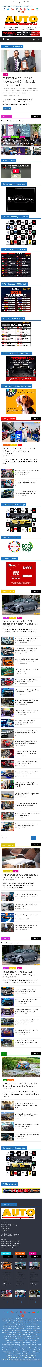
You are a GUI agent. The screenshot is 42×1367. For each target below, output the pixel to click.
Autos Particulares (15, 1330)
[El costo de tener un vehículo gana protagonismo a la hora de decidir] (7, 740)
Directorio (24, 1334)
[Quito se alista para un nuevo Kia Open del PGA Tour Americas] (20, 1263)
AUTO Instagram (7, 1352)
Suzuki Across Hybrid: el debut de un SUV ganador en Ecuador (26, 1031)
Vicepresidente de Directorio (11, 95)
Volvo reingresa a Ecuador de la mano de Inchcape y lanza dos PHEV (27, 1021)
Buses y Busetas (17, 1332)
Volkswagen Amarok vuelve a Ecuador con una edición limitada (27, 1125)
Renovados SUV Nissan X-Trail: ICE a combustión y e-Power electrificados (26, 773)
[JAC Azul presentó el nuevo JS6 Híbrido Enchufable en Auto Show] (7, 689)
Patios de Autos (20, 1328)
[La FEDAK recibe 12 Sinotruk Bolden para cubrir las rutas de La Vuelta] (7, 730)
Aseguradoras (8, 871)
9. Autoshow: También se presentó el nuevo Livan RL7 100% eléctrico (26, 639)
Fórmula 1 (12, 1321)
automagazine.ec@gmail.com (10, 1241)
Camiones (38, 1319)
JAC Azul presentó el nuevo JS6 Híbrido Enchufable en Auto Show (27, 691)
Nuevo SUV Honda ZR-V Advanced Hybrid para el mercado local (26, 804)
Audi (10, 1338)
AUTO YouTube (26, 1352)
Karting (30, 1321)
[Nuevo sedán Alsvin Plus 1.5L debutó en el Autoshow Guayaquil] (21, 596)
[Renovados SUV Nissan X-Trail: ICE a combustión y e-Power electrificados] (7, 771)
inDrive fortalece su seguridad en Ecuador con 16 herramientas (20, 142)
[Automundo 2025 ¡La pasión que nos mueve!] (7, 914)
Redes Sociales (6, 1350)
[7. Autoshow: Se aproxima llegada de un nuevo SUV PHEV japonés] (7, 679)
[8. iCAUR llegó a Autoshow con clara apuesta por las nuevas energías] (7, 658)
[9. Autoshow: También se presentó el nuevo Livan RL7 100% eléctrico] (7, 638)
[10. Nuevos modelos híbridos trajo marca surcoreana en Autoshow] (7, 648)
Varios (5, 74)
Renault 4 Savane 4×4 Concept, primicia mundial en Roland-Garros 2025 (26, 1105)
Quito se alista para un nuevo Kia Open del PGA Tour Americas (21, 1277)
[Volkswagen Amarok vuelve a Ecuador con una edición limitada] (7, 1123)
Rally (17, 1321)
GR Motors (29, 1328)
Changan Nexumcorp (8, 1344)
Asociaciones (32, 1344)
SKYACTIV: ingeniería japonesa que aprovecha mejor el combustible (26, 762)
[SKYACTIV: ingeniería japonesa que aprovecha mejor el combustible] (7, 761)
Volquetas (9, 1334)
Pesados (23, 1319)
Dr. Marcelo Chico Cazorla (17, 90)
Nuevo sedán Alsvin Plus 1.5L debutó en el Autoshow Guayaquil (20, 622)
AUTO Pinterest (36, 1352)
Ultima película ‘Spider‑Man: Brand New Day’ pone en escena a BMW (26, 752)
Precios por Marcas (14, 1326)
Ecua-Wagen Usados (9, 1328)
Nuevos (5, 1326)
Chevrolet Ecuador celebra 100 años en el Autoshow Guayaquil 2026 (26, 711)
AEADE (39, 1344)
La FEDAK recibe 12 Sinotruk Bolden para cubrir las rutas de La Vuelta (26, 732)
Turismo (27, 1323)
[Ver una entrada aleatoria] (38, 39)
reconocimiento (12, 93)
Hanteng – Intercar (18, 1338)
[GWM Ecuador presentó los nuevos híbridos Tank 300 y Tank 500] (7, 1113)
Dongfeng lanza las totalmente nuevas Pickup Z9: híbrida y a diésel (26, 1041)
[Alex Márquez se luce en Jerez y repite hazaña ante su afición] (7, 470)
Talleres (31, 1348)
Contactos (38, 1348)
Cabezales (38, 1332)
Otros (26, 1340)
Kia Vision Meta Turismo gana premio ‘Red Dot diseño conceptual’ (27, 794)
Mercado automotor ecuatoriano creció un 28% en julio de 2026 (25, 721)
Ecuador (27, 90)
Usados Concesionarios (33, 1326)
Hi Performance (6, 1348)
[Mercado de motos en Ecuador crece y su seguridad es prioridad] (7, 924)
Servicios (5, 1346)
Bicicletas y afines (7, 1332)
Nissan (37, 1336)
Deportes (6, 445)
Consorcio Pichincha (15, 1346)
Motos (15, 1323)
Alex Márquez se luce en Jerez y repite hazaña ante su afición (27, 472)
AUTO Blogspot (16, 1350)
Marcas (30, 1334)
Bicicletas (20, 1323)
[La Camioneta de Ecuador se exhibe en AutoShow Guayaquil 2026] (7, 699)
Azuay (28, 88)
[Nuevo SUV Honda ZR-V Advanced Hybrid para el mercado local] (7, 802)
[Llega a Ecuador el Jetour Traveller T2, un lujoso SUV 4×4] (7, 1134)
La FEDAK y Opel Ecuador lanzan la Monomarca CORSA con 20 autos (26, 492)
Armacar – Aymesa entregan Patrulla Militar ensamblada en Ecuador (26, 825)
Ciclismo (9, 1323)
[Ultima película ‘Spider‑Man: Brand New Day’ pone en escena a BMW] (7, 750)
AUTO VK (18, 1354)
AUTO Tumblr (10, 1354)
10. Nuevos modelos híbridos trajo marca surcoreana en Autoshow (26, 650)
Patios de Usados (27, 1346)
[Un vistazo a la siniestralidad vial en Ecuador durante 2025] (7, 904)
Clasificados (5, 1330)
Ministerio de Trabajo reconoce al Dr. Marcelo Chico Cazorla (19, 81)
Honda (7, 1340)
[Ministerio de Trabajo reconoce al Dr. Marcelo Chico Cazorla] (21, 51)
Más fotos (18, 1325)
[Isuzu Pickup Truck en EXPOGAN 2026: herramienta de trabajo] (7, 813)
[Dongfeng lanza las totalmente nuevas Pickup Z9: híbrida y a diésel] (7, 1040)
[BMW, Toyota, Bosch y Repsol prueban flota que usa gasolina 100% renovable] (7, 781)
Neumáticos (36, 1346)
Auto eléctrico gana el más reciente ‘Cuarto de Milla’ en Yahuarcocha (26, 482)
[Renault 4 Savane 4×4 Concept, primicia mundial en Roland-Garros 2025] (7, 1102)
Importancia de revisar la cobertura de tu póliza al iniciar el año (21, 876)
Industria (13, 445)
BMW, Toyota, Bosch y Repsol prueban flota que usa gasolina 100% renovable (26, 784)
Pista (20, 445)
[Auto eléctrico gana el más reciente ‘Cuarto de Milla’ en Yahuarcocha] (7, 480)
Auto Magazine (22, 88)
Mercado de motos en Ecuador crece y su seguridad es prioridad (26, 926)
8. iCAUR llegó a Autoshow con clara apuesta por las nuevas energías (26, 660)
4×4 (25, 1321)
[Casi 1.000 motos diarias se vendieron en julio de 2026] (7, 668)
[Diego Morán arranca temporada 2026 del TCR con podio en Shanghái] (21, 423)
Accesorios (15, 1348)
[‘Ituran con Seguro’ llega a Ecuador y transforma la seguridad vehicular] (7, 893)
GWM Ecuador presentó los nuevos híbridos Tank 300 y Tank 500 (26, 1115)
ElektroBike (20, 1340)
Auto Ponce (36, 1328)
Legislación (33, 1354)
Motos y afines (37, 1330)
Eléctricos (11, 1319)
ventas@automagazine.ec (9, 1247)
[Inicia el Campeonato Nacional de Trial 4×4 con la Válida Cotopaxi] (21, 1058)
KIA (33, 1336)
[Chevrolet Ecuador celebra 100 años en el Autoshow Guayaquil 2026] (7, 709)
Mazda (5, 1338)
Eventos (6, 617)
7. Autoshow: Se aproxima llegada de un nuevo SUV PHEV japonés (26, 680)
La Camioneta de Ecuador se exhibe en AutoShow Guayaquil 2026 (26, 701)
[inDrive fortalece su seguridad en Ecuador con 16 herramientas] (34, 1263)
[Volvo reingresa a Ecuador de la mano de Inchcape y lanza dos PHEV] (7, 1019)
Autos (35, 1334)
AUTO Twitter (17, 1352)
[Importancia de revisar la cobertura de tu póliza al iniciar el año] (21, 849)
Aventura (33, 1323)
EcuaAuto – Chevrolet (21, 1344)
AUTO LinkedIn (36, 1350)
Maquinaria (16, 1334)
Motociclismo (36, 1321)
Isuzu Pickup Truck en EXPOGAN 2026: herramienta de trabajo (27, 814)
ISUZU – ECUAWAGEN (10, 1336)
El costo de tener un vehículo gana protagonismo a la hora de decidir (26, 742)
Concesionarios (33, 1340)
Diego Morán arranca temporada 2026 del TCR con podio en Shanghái (19, 451)
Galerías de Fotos (9, 1325)
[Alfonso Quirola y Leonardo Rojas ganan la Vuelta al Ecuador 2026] (20, 1290)
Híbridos (17, 1319)
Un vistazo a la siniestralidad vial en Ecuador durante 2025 (26, 905)
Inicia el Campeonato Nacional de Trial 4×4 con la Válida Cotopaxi (20, 1085)
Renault (32, 1338)
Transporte (15, 137)
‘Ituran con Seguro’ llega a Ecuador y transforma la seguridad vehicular (26, 895)
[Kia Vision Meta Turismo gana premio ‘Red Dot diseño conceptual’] (7, 792)
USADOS (23, 1326)
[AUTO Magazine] (3, 39)
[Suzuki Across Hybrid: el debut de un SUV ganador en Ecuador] (7, 1029)
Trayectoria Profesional (23, 93)
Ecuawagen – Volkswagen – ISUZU (16, 1342)
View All (36, 116)
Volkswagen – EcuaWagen (24, 1336)
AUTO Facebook (26, 1350)
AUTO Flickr (25, 1354)
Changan (26, 1338)
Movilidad (7, 137)
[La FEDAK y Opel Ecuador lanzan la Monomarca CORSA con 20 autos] (7, 490)
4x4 (5, 1080)
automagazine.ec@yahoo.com (11, 1243)
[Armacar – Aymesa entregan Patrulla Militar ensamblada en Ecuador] (7, 823)
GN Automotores (26, 1330)
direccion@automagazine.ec (10, 1245)
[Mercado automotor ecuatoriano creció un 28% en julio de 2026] (7, 720)
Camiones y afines (29, 1332)
